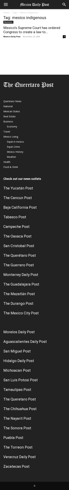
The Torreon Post (17, 447)
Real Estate (9, 116)
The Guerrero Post (18, 265)
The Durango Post (18, 303)
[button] (5, 4)
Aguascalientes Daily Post (25, 341)
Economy (12, 126)
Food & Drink (10, 167)
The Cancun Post (17, 198)
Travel (6, 131)
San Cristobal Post (18, 246)
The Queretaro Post (19, 399)
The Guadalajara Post (21, 284)
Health (6, 162)
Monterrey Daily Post (20, 275)
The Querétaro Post (19, 255)
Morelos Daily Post (19, 332)
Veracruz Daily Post (19, 457)
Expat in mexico (15, 141)
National (8, 106)
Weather (11, 156)
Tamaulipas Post (17, 390)
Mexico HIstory (15, 151)
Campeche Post (16, 227)
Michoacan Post (17, 370)
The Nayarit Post (17, 418)
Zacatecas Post (16, 466)
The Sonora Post (17, 428)
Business (8, 22)
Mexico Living (10, 136)
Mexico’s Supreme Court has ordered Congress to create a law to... (31, 30)
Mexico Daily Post (11, 36)
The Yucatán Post (18, 188)
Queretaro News (12, 101)
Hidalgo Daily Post (18, 361)
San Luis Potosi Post (20, 380)
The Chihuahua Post (20, 409)
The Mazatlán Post (19, 294)
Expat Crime (13, 146)
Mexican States (11, 111)
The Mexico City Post (21, 313)
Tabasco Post (14, 217)
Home (6, 12)
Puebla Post (13, 438)
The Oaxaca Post (17, 236)
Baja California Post (20, 207)
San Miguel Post (17, 351)
